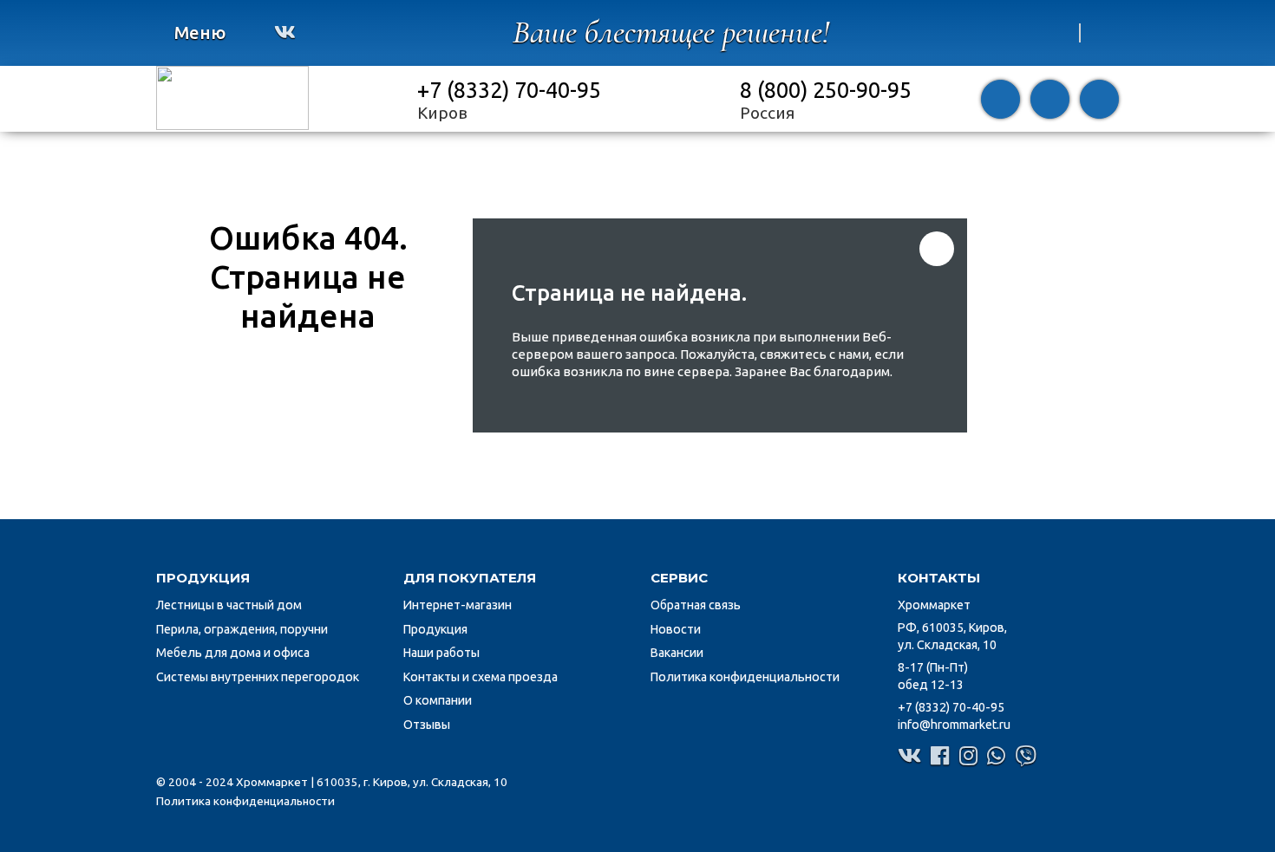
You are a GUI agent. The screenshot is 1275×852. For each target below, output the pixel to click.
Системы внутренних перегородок (257, 677)
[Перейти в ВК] (285, 32)
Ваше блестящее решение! (671, 32)
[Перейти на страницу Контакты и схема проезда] (1099, 99)
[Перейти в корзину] (1058, 32)
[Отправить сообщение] (1049, 99)
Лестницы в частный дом (229, 605)
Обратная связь (696, 605)
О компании (437, 700)
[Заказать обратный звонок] (1000, 99)
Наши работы (441, 653)
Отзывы (426, 725)
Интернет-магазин (457, 605)
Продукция (435, 629)
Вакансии (677, 653)
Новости (676, 629)
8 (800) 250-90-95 (826, 89)
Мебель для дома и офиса (233, 653)
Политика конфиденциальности (745, 677)
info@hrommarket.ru (954, 725)
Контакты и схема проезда (480, 677)
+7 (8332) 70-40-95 (509, 89)
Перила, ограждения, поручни (242, 629)
